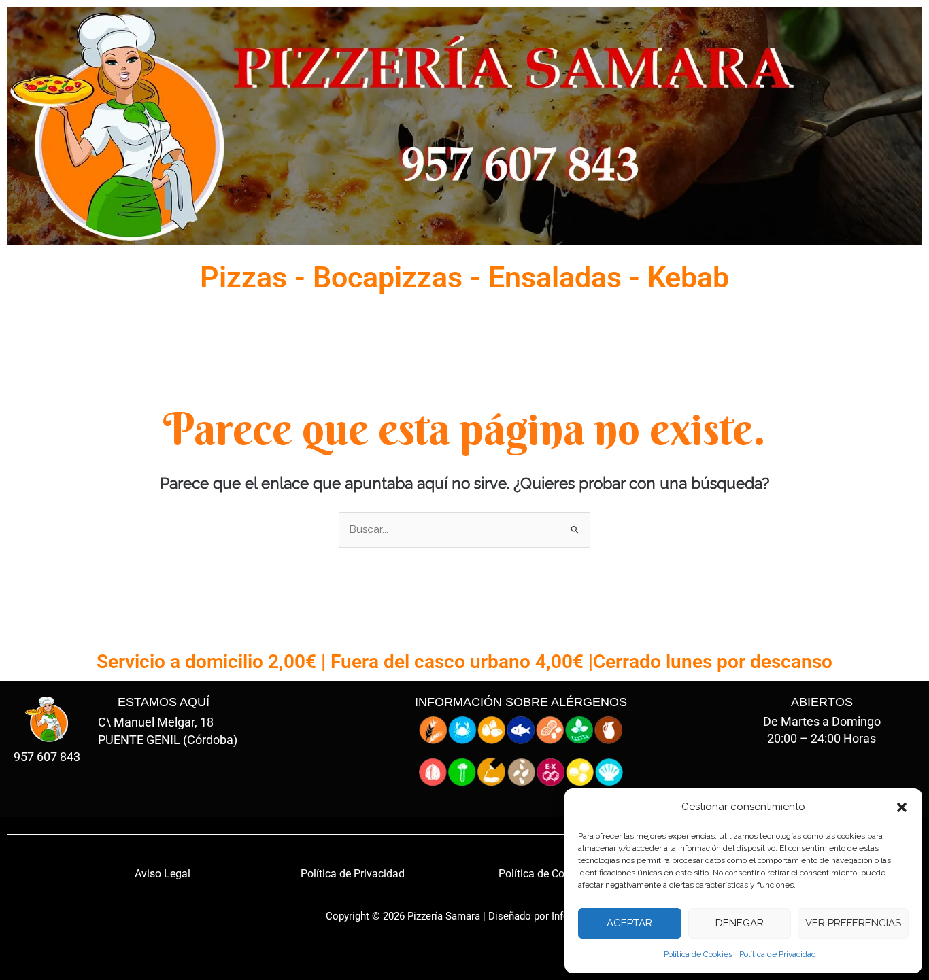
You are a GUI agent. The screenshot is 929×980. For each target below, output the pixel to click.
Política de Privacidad (777, 954)
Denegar (739, 923)
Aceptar (629, 923)
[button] (902, 807)
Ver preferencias (853, 923)
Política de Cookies (698, 954)
